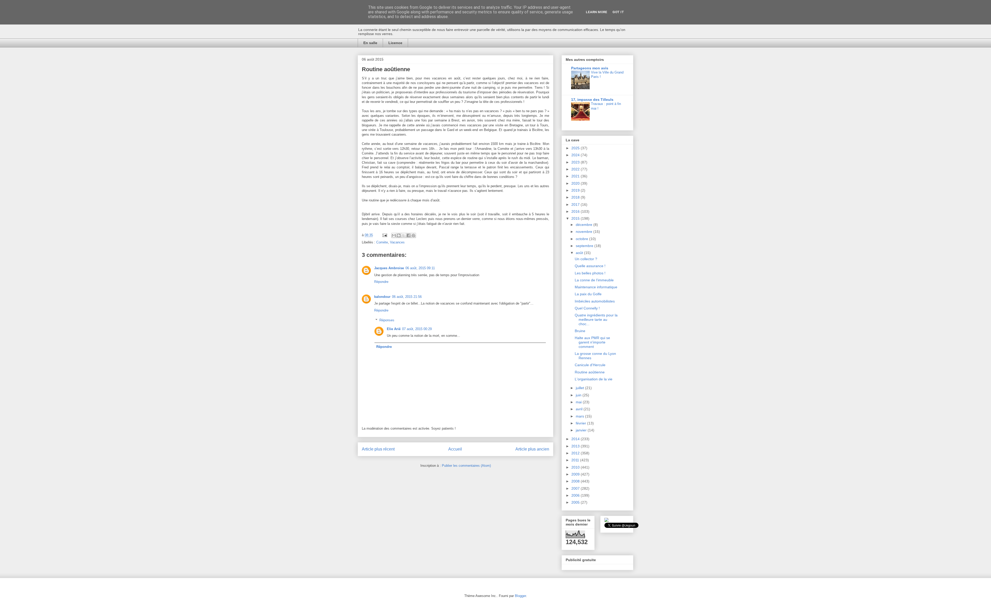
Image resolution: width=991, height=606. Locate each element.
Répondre (381, 282)
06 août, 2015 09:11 (420, 268)
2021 (576, 176)
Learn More (596, 12)
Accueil (455, 449)
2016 (576, 211)
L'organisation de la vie (593, 379)
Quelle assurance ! (590, 266)
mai (579, 402)
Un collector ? (586, 259)
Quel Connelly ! (587, 308)
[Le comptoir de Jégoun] (606, 521)
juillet (580, 388)
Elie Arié (394, 329)
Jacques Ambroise (389, 268)
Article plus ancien (532, 449)
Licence (395, 43)
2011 (575, 460)
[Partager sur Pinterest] (413, 235)
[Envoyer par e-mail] (393, 235)
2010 (576, 467)
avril (580, 409)
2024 (576, 155)
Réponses (386, 320)
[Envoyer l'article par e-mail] (384, 235)
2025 (576, 148)
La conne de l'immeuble (594, 280)
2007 (576, 488)
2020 (576, 183)
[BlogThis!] (398, 235)
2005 (576, 502)
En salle (370, 43)
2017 (576, 204)
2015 (576, 218)
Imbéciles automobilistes (595, 301)
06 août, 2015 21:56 (407, 297)
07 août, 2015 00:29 (417, 329)
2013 (576, 446)
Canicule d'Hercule (590, 365)
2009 (576, 474)
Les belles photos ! (590, 273)
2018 (576, 197)
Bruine (580, 331)
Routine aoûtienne (590, 372)
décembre (584, 225)
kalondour (382, 297)
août (580, 253)
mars (580, 416)
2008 (576, 481)
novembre (584, 232)
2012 (576, 453)
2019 (576, 190)
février (581, 423)
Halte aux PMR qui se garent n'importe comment (592, 342)
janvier (582, 430)
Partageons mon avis (589, 68)
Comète (382, 242)
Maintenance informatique (596, 287)
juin (579, 395)
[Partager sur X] (403, 235)
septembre (585, 246)
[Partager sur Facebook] (408, 235)
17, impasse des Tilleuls (592, 99)
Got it (618, 12)
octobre (582, 239)
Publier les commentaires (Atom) (466, 466)
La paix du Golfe (588, 294)
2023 (576, 162)
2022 (576, 169)
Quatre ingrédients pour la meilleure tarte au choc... (596, 319)
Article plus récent (378, 449)
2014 (576, 439)
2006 (576, 495)
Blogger (520, 596)
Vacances (397, 242)
